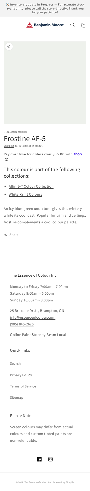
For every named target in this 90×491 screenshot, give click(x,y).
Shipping (9, 145)
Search (15, 363)
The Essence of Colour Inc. (38, 482)
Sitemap (16, 397)
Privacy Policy (21, 375)
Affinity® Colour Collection (31, 186)
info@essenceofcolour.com (32, 317)
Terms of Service (23, 386)
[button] (6, 25)
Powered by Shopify (63, 482)
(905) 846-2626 (22, 324)
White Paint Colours (25, 194)
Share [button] (14, 234)
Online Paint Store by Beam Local (38, 334)
